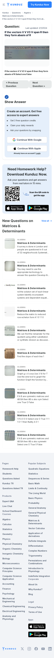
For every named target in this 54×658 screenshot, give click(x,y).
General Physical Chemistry (37, 514)
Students (7, 473)
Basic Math (34, 483)
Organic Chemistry (12, 549)
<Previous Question (12, 84)
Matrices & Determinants (12, 16)
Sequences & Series (38, 478)
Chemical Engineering (13, 606)
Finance (6, 589)
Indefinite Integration (39, 576)
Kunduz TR (8, 483)
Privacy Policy (35, 607)
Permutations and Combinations (37, 562)
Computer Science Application (12, 577)
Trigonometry (35, 555)
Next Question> (39, 84)
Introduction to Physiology (35, 569)
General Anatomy (37, 508)
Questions (16, 13)
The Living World (37, 493)
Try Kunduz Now (40, 4)
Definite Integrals (37, 541)
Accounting (8, 584)
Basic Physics (35, 498)
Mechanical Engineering (8, 600)
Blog (30, 594)
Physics (6, 539)
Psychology (8, 593)
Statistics (7, 529)
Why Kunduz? (35, 589)
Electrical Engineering (13, 611)
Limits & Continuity (37, 488)
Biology (6, 558)
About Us (32, 584)
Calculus (7, 524)
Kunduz (5, 13)
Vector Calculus (36, 528)
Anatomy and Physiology (9, 617)
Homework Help (10, 469)
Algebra (27, 13)
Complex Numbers (37, 551)
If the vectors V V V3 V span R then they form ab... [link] (23, 19)
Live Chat (7, 506)
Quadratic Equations (38, 469)
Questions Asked (11, 478)
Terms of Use (35, 612)
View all (45, 221)
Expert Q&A (8, 501)
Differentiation (35, 546)
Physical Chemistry (12, 544)
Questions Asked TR (12, 488)
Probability (33, 503)
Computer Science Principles (12, 569)
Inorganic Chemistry (12, 553)
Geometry (7, 534)
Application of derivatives (35, 534)
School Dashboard (11, 511)
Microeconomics (11, 563)
